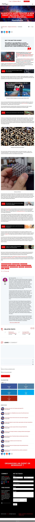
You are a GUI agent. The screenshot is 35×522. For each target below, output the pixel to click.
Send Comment (5, 376)
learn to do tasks (24, 103)
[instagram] (4, 482)
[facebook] (2, 482)
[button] (31, 328)
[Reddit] (8, 271)
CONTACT (20, 513)
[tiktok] (8, 482)
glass (32, 60)
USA (2, 268)
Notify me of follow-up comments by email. (8, 369)
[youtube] (4, 483)
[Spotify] (18, 1)
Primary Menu (32, 4)
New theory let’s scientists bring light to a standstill (12, 333)
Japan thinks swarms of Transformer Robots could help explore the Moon (16, 436)
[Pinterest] (4, 271)
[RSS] (14, 1)
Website (14, 487)
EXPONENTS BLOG (30, 513)
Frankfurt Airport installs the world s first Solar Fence (13, 440)
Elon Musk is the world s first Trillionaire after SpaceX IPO (14, 408)
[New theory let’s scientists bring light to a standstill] (7, 333)
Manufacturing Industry (12, 265)
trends (18, 55)
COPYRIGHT (24, 513)
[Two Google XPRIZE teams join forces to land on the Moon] (20, 333)
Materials (18, 265)
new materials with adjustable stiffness (8, 257)
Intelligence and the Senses (12, 26)
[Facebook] (9, 1)
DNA (18, 61)
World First (7, 268)
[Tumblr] (5, 271)
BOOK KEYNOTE (26, 1)
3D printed (21, 60)
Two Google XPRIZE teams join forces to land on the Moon (26, 333)
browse (30, 55)
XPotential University (21, 54)
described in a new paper (12, 64)
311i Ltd (8, 513)
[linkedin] (6, 482)
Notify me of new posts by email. (6, 372)
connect (21, 55)
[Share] (17, 1)
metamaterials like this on (21, 211)
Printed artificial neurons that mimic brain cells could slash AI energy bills (16, 417)
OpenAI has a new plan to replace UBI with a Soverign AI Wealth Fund (16, 426)
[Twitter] (12, 1)
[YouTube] (16, 1)
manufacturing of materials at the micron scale (19, 256)
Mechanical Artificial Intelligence (26, 265)
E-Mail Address (16, 479)
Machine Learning (4, 265)
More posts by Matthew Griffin (15, 322)
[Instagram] (13, 1)
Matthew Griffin (4, 26)
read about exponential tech (29, 54)
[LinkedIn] (10, 1)
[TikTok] (20, 1)
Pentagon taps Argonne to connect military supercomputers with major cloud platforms (18, 422)
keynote (26, 55)
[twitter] (2, 483)
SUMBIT (15, 504)
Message (15, 491)
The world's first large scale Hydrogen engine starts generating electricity (16, 445)
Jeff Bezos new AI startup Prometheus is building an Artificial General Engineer (17, 431)
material (25, 62)
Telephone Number (16, 483)
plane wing (8, 210)
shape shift (7, 234)
